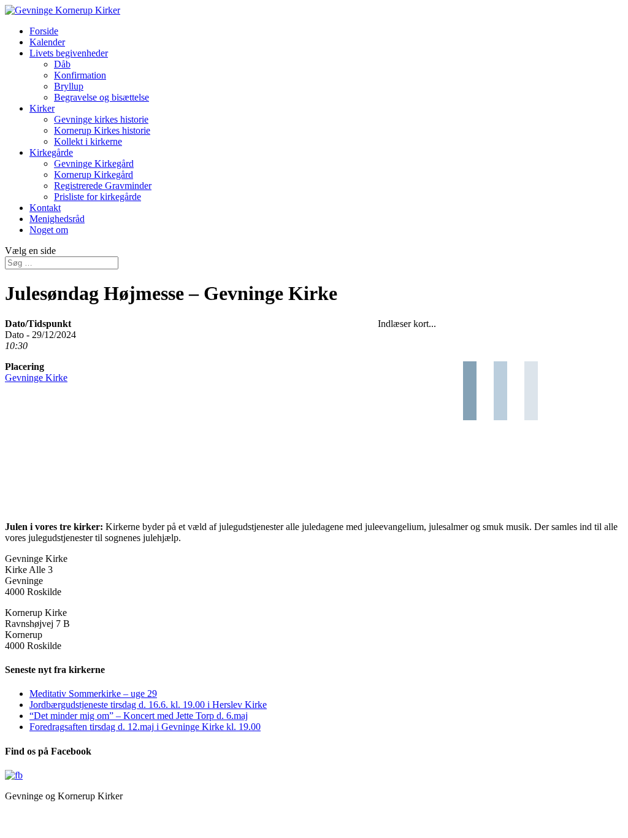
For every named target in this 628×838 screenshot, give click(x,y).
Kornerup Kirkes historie (102, 130)
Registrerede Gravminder (102, 185)
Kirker (42, 108)
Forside (43, 31)
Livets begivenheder (68, 53)
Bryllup (68, 86)
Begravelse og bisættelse (101, 97)
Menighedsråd (57, 218)
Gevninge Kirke (36, 377)
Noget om (48, 230)
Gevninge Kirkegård (94, 163)
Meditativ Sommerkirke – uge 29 (93, 693)
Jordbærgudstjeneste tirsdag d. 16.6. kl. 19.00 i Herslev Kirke (148, 704)
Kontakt (45, 207)
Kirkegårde (51, 152)
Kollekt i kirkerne (88, 141)
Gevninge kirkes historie (101, 119)
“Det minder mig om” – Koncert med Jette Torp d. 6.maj (138, 715)
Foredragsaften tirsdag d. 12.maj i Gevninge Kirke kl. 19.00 (145, 726)
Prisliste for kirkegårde (97, 196)
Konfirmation (80, 75)
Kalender (47, 42)
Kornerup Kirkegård (93, 174)
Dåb (62, 64)
